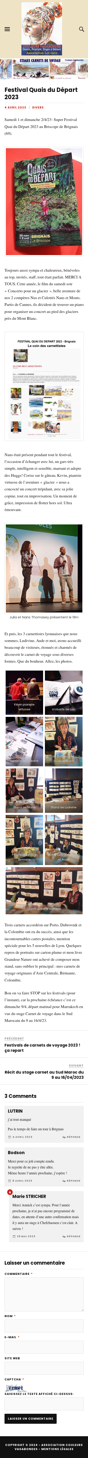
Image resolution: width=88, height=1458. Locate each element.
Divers (38, 107)
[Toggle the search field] (81, 29)
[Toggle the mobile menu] (7, 29)
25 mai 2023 (26, 1236)
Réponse (73, 1137)
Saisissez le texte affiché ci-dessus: (39, 1394)
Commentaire (19, 1274)
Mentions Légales (57, 1449)
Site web (12, 1358)
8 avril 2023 (22, 1181)
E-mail (12, 1337)
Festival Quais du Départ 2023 (41, 93)
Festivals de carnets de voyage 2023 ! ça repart (42, 1047)
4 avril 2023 (15, 107)
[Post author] (10, 1192)
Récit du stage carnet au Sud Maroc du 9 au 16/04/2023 (44, 1075)
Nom (10, 1316)
